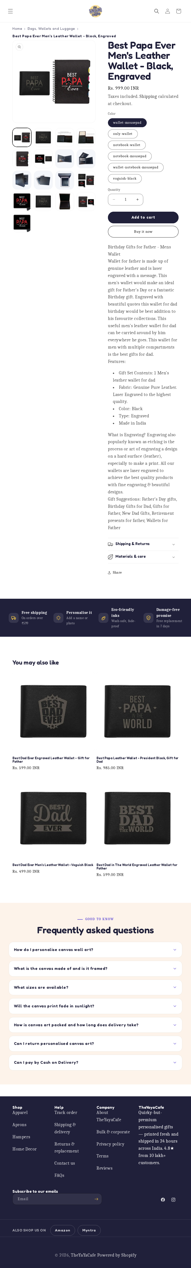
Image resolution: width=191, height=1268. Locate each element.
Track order (65, 1112)
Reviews (104, 1168)
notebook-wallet (127, 145)
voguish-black (125, 178)
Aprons (19, 1124)
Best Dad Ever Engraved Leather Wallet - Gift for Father (51, 759)
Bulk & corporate (113, 1132)
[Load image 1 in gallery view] (21, 137)
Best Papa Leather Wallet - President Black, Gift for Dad (137, 759)
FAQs (59, 1175)
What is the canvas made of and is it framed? (61, 968)
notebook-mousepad (129, 156)
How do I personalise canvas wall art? (54, 949)
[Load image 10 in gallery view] (43, 180)
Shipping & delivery (65, 1128)
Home (17, 28)
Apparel (20, 1112)
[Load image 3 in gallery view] (64, 137)
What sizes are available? (41, 987)
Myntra (89, 1230)
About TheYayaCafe (108, 1116)
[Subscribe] (96, 1199)
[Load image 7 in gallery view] (64, 158)
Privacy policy (110, 1144)
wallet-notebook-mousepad (135, 167)
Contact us (64, 1163)
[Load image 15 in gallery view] (64, 201)
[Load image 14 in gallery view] (43, 201)
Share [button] (117, 572)
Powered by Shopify (117, 1255)
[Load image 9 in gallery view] (21, 180)
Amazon (62, 1230)
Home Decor (24, 1149)
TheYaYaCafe (83, 1255)
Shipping (148, 96)
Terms (102, 1156)
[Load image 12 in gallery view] (86, 180)
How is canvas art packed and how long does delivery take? (76, 1024)
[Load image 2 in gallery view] (43, 137)
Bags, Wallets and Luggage (51, 28)
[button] (10, 11)
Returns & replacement (66, 1148)
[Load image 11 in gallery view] (64, 180)
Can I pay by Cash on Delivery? (46, 1062)
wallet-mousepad (127, 122)
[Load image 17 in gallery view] (21, 222)
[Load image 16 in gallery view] (86, 201)
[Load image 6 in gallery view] (43, 158)
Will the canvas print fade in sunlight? (54, 1005)
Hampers (21, 1137)
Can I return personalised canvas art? (54, 1043)
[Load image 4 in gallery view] (86, 137)
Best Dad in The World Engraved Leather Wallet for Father (136, 866)
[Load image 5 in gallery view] (21, 158)
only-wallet (123, 134)
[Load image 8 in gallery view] (86, 158)
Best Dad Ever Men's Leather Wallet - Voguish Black (52, 865)
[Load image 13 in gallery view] (21, 201)
